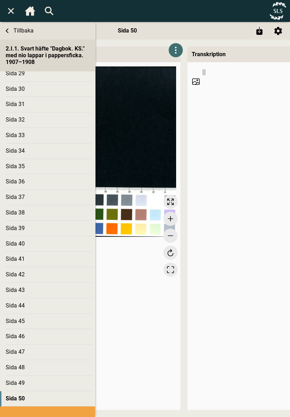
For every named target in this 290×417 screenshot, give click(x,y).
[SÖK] (49, 11)
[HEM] (30, 11)
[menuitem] (11, 11)
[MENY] (11, 11)
